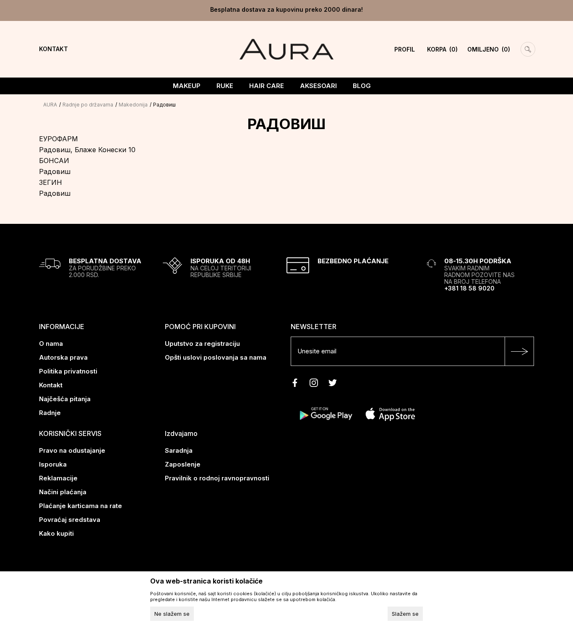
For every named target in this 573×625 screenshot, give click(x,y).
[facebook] (295, 382)
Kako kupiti (56, 533)
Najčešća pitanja (65, 399)
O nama (51, 344)
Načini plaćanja (62, 492)
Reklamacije (58, 478)
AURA (50, 104)
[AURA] (286, 48)
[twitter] (332, 382)
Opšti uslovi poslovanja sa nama (215, 357)
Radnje (50, 413)
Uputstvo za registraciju (202, 344)
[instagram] (314, 382)
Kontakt (51, 385)
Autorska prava (63, 357)
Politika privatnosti (68, 371)
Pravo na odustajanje (72, 450)
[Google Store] (325, 413)
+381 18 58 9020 (469, 288)
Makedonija (133, 104)
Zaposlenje (183, 464)
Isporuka (53, 464)
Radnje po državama (88, 104)
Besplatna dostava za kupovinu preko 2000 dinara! (286, 9)
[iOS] (390, 413)
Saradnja (179, 450)
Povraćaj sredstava (69, 520)
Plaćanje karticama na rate (80, 506)
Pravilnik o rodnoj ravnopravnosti (217, 478)
